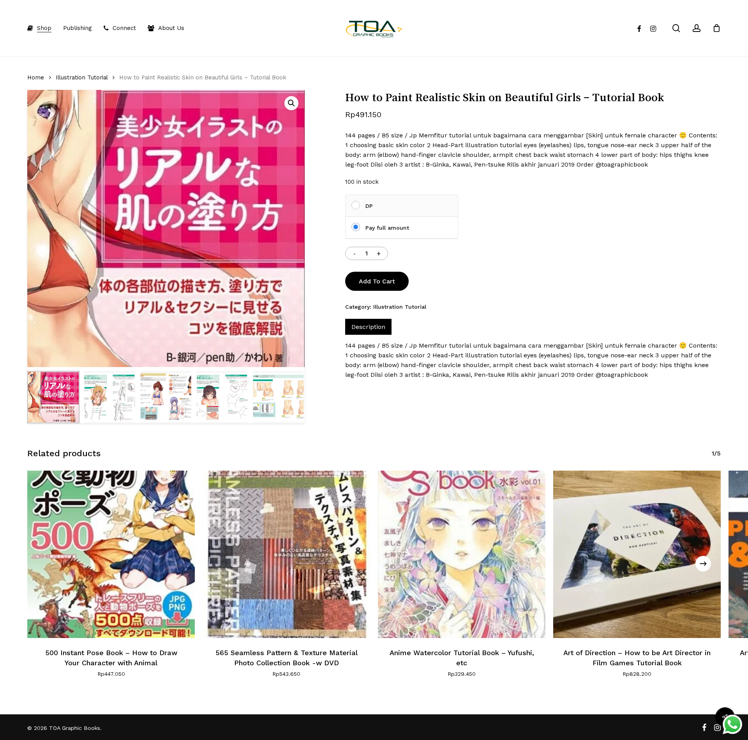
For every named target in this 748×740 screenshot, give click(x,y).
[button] (291, 103)
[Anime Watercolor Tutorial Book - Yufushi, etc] (461, 554)
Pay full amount (387, 228)
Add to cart (377, 281)
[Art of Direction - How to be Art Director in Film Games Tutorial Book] (637, 554)
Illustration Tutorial (82, 77)
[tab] (368, 327)
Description (368, 326)
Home (35, 77)
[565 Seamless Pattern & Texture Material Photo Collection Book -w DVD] (286, 554)
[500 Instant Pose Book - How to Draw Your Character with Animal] (111, 554)
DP (369, 206)
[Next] (703, 563)
